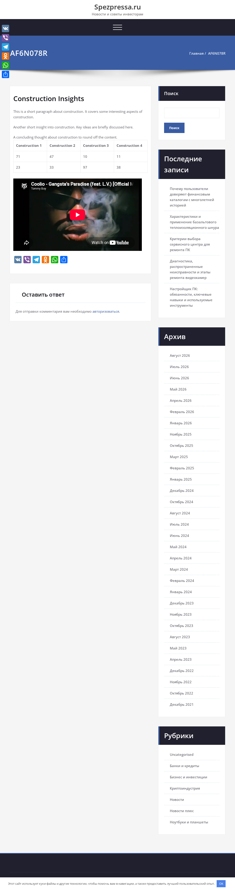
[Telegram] (5, 46)
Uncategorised (181, 754)
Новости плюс (182, 810)
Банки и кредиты (184, 765)
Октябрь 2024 (181, 501)
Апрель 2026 (181, 400)
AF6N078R (216, 53)
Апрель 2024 (181, 558)
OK (221, 883)
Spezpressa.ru (117, 6)
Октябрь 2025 (181, 445)
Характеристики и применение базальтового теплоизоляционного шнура (194, 222)
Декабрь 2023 (182, 603)
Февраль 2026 (182, 411)
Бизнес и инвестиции (188, 777)
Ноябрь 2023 (181, 614)
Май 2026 (178, 389)
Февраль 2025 (182, 468)
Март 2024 (179, 569)
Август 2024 (180, 513)
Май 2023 (178, 648)
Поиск (171, 93)
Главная (196, 53)
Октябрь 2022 (181, 693)
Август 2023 (180, 637)
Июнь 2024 (179, 535)
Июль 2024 (179, 524)
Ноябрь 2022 (181, 682)
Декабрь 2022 (182, 670)
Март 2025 (179, 456)
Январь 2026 (181, 423)
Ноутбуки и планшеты (189, 822)
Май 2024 (178, 546)
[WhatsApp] (5, 65)
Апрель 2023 (181, 659)
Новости (177, 799)
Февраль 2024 (182, 580)
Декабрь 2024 (182, 490)
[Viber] (5, 37)
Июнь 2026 (179, 378)
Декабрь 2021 (182, 704)
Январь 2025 (181, 479)
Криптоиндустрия (185, 788)
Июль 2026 (179, 366)
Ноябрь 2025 (181, 434)
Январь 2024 (181, 592)
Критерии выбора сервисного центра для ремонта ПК (190, 244)
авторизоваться (105, 311)
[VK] (5, 28)
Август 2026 (180, 355)
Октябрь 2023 (181, 625)
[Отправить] (5, 74)
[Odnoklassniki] (5, 56)
